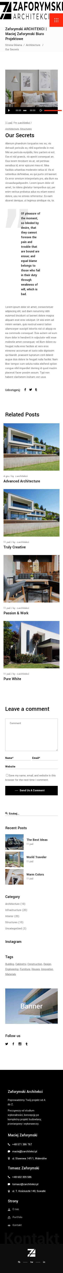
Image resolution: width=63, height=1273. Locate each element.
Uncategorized (13, 928)
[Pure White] (31, 645)
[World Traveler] (14, 859)
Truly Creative (15, 547)
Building (9, 964)
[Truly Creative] (31, 513)
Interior (9, 916)
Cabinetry (20, 964)
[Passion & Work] (31, 579)
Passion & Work (16, 613)
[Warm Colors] (14, 877)
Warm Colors (35, 874)
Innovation (47, 969)
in (44, 1262)
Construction (34, 964)
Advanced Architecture (22, 481)
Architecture (33, 45)
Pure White (12, 678)
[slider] (49, 110)
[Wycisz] (40, 110)
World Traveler (36, 857)
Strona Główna (13, 45)
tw (31, 1262)
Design (47, 964)
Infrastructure (13, 910)
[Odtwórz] (8, 110)
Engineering (12, 969)
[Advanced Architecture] (31, 447)
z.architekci (24, 122)
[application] (31, 110)
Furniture (25, 969)
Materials (10, 974)
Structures (26, 129)
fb (19, 1262)
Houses (35, 969)
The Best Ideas (37, 840)
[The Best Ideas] (14, 842)
